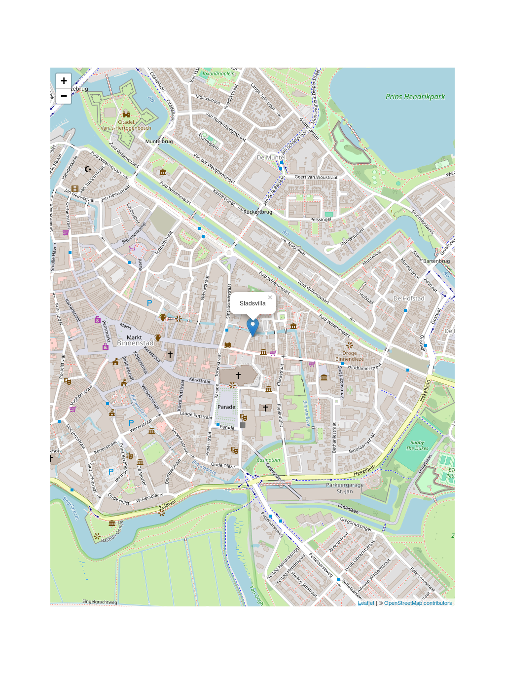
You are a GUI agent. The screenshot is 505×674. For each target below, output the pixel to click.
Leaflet (366, 602)
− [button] (64, 96)
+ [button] (64, 81)
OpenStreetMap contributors (418, 602)
